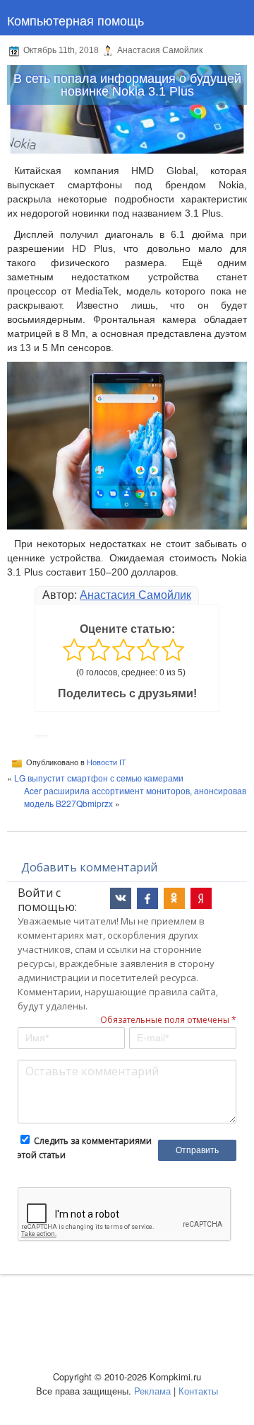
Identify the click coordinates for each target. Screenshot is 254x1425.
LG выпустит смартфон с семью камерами (98, 778)
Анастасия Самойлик (135, 595)
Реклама (152, 1390)
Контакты (198, 1390)
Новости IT (106, 762)
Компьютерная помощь (75, 20)
